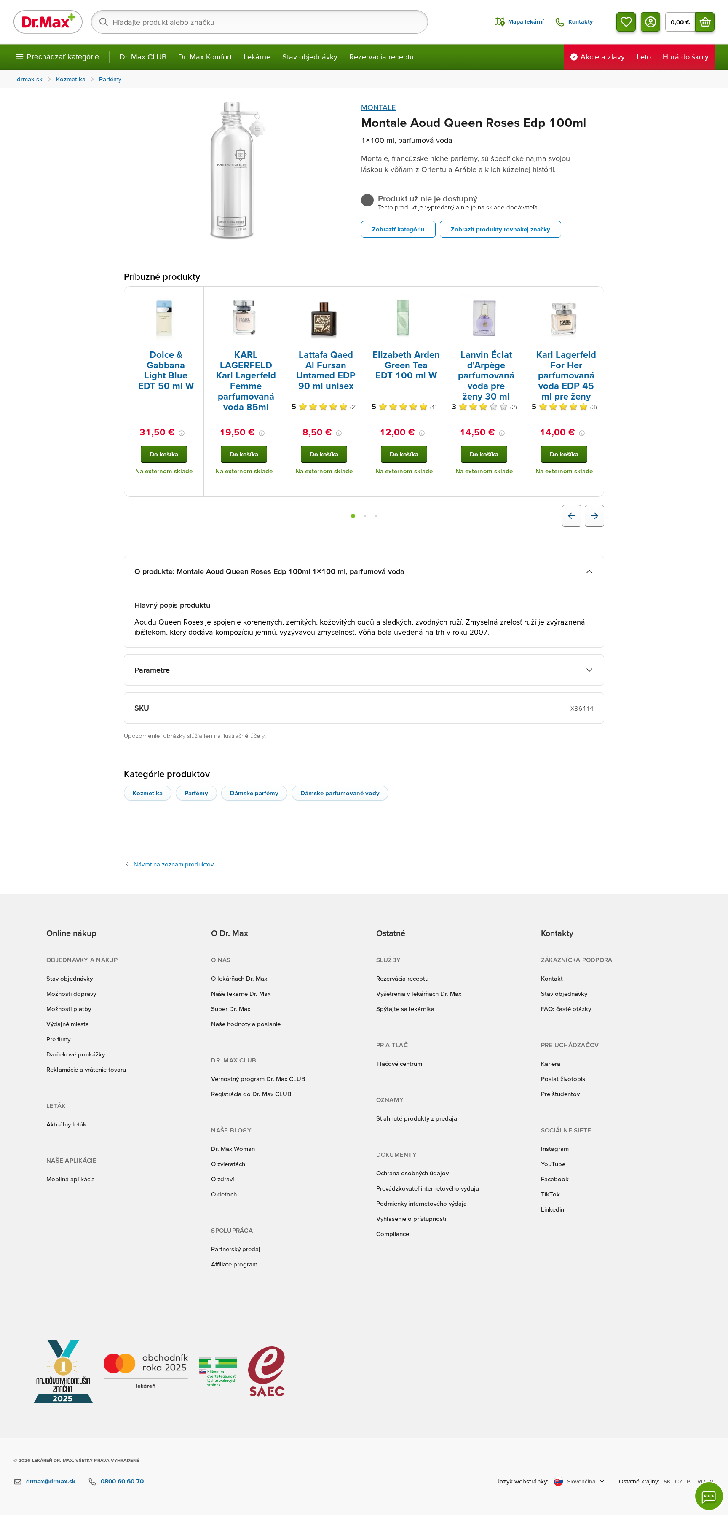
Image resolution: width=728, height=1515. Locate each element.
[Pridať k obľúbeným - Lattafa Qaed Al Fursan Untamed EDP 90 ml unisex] (354, 296)
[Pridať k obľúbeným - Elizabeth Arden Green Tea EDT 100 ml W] (434, 296)
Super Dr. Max (230, 1008)
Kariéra (550, 1063)
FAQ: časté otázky (566, 1008)
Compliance (392, 1233)
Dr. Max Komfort (205, 56)
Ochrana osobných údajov (412, 1173)
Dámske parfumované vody (340, 792)
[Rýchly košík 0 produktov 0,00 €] (705, 22)
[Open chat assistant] (709, 1496)
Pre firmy (58, 1039)
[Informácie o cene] (181, 433)
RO (701, 1481)
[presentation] (163, 317)
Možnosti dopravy (71, 993)
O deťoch (224, 1194)
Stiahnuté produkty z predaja (416, 1118)
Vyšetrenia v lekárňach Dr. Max (418, 993)
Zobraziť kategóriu (398, 229)
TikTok (550, 1194)
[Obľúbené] (626, 22)
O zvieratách (228, 1163)
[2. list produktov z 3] (364, 515)
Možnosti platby (68, 1008)
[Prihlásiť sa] (650, 22)
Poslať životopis (563, 1078)
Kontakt (552, 978)
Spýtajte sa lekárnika (405, 1008)
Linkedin (552, 1209)
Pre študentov (560, 1093)
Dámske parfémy (254, 792)
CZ (678, 1481)
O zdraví (222, 1179)
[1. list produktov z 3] (353, 515)
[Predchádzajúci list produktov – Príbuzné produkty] (571, 516)
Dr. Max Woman (233, 1148)
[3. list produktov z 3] (375, 515)
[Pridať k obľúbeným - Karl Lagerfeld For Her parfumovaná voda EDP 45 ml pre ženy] (594, 296)
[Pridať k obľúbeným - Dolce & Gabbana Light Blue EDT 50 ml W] (194, 296)
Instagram (555, 1148)
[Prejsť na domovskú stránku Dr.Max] (48, 22)
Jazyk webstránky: (523, 1481)
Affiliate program (234, 1264)
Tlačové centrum (399, 1063)
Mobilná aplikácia (70, 1179)
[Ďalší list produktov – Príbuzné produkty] (594, 516)
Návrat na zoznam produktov (174, 864)
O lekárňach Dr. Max (239, 978)
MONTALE (378, 107)
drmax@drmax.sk (50, 1481)
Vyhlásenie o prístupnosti (411, 1218)
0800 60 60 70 (122, 1481)
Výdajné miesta (67, 1023)
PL (690, 1481)
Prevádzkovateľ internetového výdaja (427, 1188)
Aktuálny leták (66, 1124)
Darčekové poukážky (75, 1054)
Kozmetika (148, 792)
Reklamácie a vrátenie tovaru (86, 1069)
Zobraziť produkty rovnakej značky (500, 229)
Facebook (555, 1179)
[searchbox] (259, 22)
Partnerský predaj (235, 1248)
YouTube (553, 1163)
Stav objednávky (309, 56)
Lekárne (257, 56)
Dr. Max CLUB (143, 56)
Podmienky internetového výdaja (421, 1203)
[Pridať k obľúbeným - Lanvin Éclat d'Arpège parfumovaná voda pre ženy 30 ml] (514, 296)
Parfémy (196, 792)
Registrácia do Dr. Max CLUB (251, 1093)
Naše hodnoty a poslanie (246, 1023)
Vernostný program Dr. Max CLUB (258, 1078)
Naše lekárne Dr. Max (240, 993)
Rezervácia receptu (381, 56)
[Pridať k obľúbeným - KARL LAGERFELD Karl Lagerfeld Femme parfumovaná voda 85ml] (274, 296)
